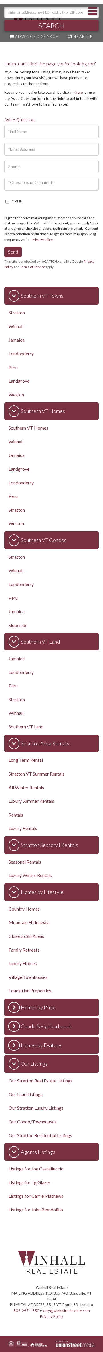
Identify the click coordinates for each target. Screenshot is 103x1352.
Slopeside (18, 625)
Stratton (17, 312)
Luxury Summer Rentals (31, 801)
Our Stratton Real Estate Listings (40, 1080)
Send (13, 251)
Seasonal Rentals (25, 861)
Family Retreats (24, 949)
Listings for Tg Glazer (30, 1182)
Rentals (16, 814)
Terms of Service (32, 267)
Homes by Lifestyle (42, 892)
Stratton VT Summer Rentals (36, 773)
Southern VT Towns (42, 296)
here (79, 92)
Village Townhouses (28, 977)
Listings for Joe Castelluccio (36, 1168)
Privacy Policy (42, 239)
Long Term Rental (26, 760)
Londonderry (21, 353)
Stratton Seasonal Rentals (49, 845)
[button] (51, 25)
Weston (16, 394)
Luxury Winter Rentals (30, 875)
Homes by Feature (41, 1045)
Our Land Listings (26, 1094)
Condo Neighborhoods (46, 1026)
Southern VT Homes (43, 411)
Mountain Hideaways (30, 922)
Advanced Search (37, 36)
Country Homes (24, 908)
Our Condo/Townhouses (32, 1121)
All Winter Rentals (26, 787)
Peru (13, 367)
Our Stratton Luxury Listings (36, 1108)
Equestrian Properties (30, 990)
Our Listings (34, 1064)
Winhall (16, 326)
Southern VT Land (40, 641)
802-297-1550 (26, 1310)
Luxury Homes (23, 963)
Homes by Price (38, 1007)
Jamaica (17, 339)
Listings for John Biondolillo (36, 1209)
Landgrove (19, 380)
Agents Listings (38, 1152)
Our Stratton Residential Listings (40, 1135)
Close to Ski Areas (26, 936)
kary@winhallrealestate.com (66, 1310)
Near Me (83, 36)
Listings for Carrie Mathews (36, 1196)
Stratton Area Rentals (45, 743)
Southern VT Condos (43, 540)
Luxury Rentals (23, 828)
